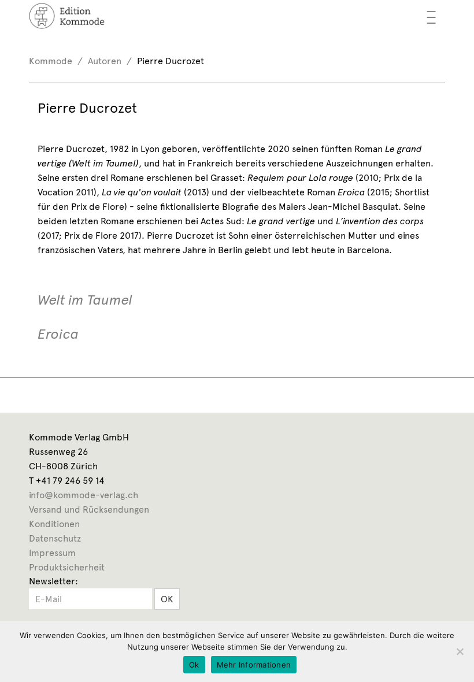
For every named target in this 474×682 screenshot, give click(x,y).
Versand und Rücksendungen (89, 509)
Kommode (50, 60)
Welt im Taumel (85, 300)
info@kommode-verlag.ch (83, 495)
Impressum (52, 552)
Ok (194, 664)
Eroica (58, 334)
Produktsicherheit (67, 567)
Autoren (104, 60)
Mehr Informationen (254, 664)
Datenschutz (55, 538)
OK (167, 599)
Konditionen (54, 523)
